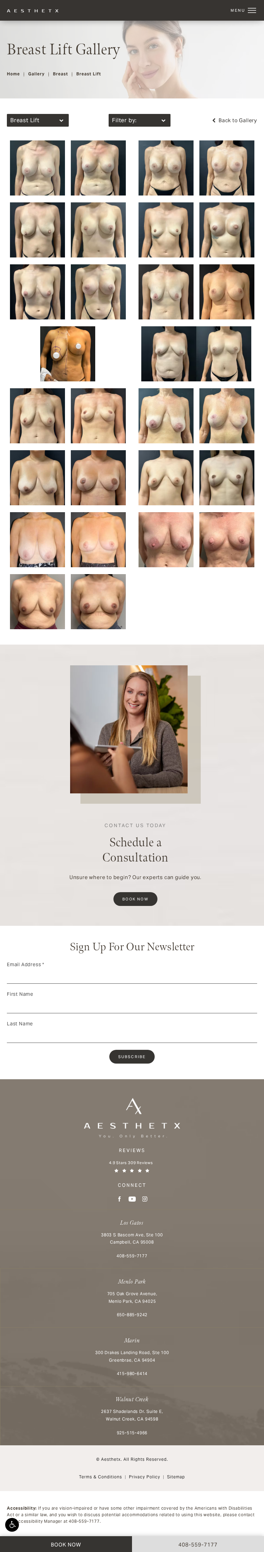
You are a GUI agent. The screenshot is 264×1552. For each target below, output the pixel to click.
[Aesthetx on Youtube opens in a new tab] (132, 1199)
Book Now (135, 899)
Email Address (25, 964)
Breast (60, 73)
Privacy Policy (144, 1476)
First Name (20, 994)
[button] (12, 1525)
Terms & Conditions (100, 1476)
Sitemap (176, 1476)
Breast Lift (88, 73)
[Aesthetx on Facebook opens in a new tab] (119, 1199)
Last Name (20, 1024)
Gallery (36, 73)
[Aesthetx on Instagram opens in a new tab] (145, 1199)
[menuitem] (119, 1199)
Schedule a (135, 844)
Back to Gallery (237, 120)
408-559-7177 (84, 1521)
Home (13, 73)
